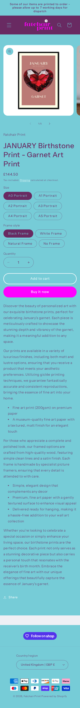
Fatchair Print (32, 696)
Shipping (25, 180)
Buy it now (40, 292)
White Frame (51, 233)
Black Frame (18, 233)
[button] (9, 25)
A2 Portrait (17, 206)
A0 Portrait (18, 196)
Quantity (9, 253)
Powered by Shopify (54, 696)
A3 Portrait (47, 206)
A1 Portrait (48, 196)
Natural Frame (20, 243)
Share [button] (13, 597)
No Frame (52, 243)
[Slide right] (49, 124)
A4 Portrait (17, 216)
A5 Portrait (47, 216)
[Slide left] (30, 124)
